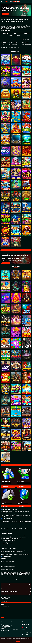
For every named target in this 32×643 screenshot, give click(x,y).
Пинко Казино (13, 624)
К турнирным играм (4, 486)
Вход (11, 1)
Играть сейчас (6, 263)
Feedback (2, 604)
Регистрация (17, 1)
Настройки (13, 641)
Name (2, 599)
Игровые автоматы (14, 629)
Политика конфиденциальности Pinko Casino (15, 626)
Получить (5, 14)
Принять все (18, 641)
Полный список (16, 249)
